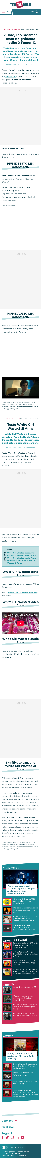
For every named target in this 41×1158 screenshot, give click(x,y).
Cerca (33, 12)
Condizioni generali (8, 1151)
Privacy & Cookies (23, 1151)
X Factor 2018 (10, 76)
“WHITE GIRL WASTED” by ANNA (22, 592)
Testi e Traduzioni (13, 29)
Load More (20, 857)
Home (4, 29)
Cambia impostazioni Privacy (11, 1153)
